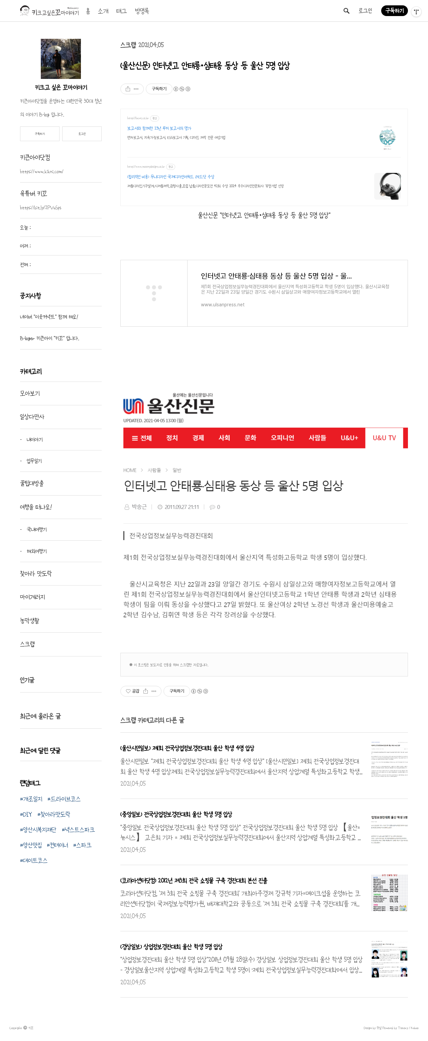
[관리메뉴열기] (416, 12)
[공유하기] (128, 89)
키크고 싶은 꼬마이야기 (61, 87)
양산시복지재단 (40, 829)
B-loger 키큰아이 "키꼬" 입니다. (49, 338)
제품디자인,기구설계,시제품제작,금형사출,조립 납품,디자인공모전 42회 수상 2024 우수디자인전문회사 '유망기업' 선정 (205, 186)
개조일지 (32, 799)
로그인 (365, 11)
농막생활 (29, 620)
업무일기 (33, 460)
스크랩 (128, 45)
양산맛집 (32, 845)
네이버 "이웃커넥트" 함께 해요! (49, 316)
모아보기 (29, 393)
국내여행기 (35, 529)
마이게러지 (32, 597)
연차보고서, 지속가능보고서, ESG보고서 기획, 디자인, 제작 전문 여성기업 (176, 137)
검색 (346, 10)
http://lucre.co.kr (138, 118)
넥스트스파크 (80, 829)
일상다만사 (32, 416)
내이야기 (33, 439)
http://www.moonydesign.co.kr (146, 166)
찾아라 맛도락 (36, 573)
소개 (103, 10)
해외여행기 (35, 551)
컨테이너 (59, 845)
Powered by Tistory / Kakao (400, 1028)
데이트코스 (35, 860)
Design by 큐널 (373, 1028)
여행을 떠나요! (36, 507)
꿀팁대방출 (32, 483)
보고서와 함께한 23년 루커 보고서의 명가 (159, 128)
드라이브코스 (65, 799)
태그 (121, 10)
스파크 (84, 845)
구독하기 (395, 11)
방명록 (142, 10)
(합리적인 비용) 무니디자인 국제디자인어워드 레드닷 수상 (170, 177)
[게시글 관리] (136, 89)
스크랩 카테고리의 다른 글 (152, 720)
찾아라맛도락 (55, 814)
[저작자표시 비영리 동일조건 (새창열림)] (182, 89)
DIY (27, 814)
